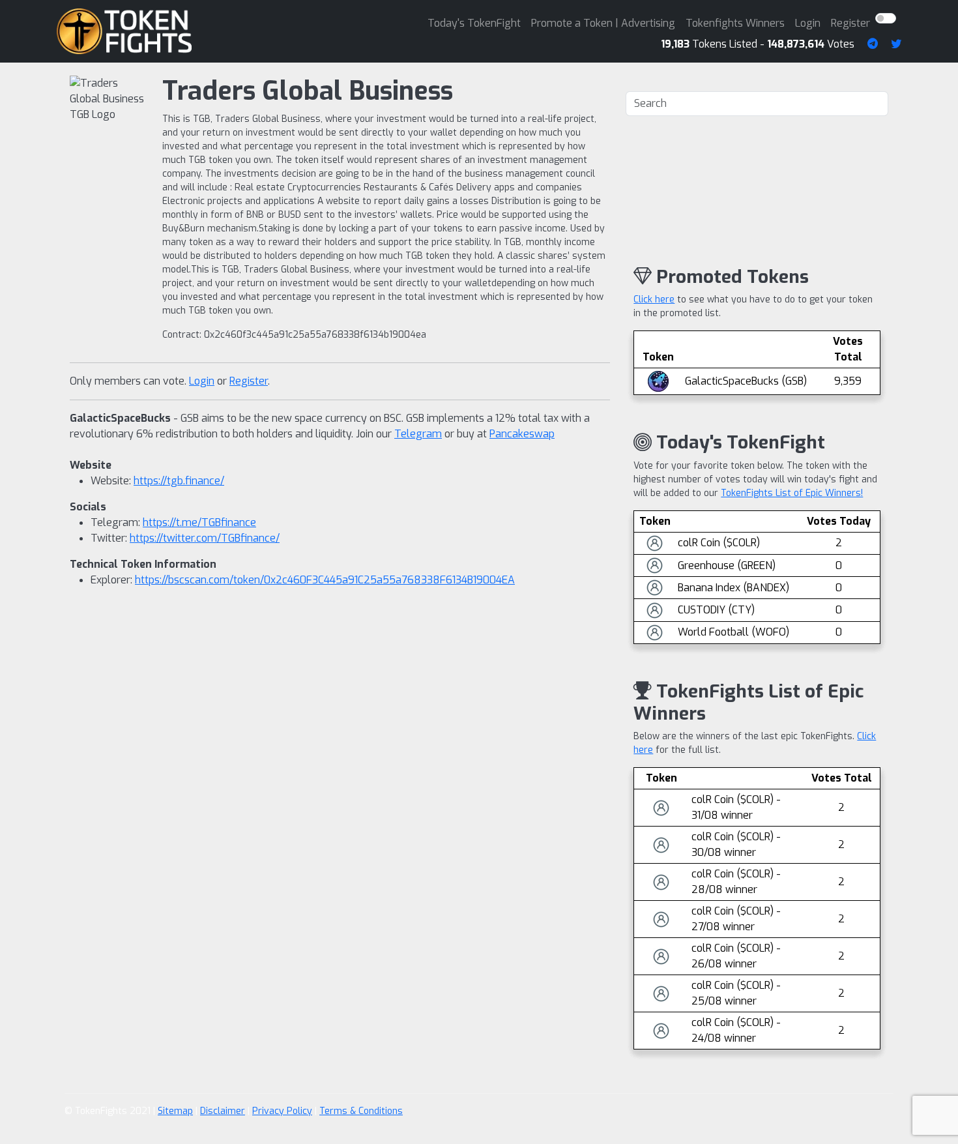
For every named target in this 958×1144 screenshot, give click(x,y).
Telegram (418, 434)
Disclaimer (222, 1111)
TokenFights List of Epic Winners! (792, 493)
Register (850, 23)
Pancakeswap (522, 434)
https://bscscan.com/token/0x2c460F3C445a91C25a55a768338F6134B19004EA (325, 580)
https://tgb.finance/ (179, 481)
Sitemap (175, 1111)
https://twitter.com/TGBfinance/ (205, 538)
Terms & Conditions (361, 1111)
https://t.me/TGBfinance (199, 522)
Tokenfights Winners (735, 23)
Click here (654, 299)
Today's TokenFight (474, 23)
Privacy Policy (282, 1111)
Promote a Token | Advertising (603, 23)
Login (807, 23)
